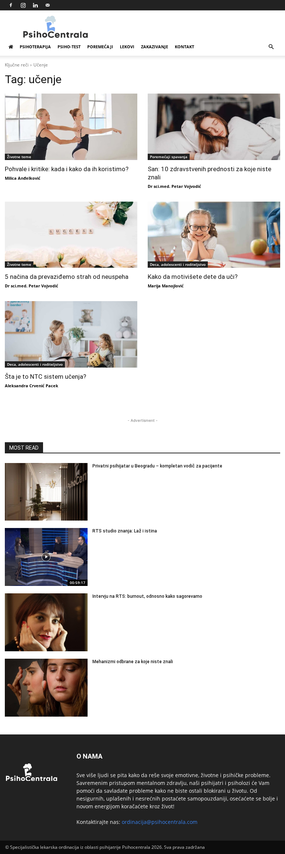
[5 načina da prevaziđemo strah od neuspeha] (71, 235)
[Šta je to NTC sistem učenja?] (71, 334)
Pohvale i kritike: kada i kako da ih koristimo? (66, 169)
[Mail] (47, 5)
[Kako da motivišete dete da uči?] (214, 235)
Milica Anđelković (22, 178)
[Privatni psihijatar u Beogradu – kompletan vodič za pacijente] (46, 492)
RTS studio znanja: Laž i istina (124, 531)
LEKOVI (127, 46)
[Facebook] (10, 5)
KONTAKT (184, 46)
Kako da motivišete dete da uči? (193, 276)
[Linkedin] (35, 5)
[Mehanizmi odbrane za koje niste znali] (46, 688)
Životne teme (19, 156)
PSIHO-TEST (69, 46)
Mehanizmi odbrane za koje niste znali (132, 661)
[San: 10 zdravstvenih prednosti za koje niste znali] (214, 127)
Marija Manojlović (166, 286)
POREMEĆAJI (100, 46)
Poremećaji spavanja (168, 156)
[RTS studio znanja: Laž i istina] (46, 557)
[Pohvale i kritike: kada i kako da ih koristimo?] (71, 127)
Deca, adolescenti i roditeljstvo (178, 264)
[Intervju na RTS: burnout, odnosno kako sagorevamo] (46, 622)
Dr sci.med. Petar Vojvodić (174, 186)
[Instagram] (23, 5)
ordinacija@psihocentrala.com (159, 821)
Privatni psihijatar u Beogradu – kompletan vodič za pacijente (157, 466)
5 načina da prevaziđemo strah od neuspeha (66, 276)
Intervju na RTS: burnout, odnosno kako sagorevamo (147, 596)
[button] (271, 46)
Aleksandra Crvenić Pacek (31, 385)
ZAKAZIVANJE (154, 46)
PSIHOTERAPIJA (35, 46)
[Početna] (10, 47)
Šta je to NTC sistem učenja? (45, 376)
